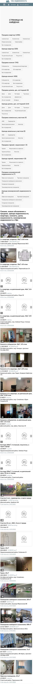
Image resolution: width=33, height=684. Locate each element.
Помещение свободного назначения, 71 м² (15, 649)
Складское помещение (8, 184)
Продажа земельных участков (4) (14, 117)
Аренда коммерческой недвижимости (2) (16, 192)
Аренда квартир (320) (10, 49)
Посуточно (19, 55)
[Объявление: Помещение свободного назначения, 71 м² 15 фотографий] (16, 647)
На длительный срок (7, 55)
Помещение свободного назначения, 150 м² (15, 599)
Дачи (9, 94)
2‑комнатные (15, 38)
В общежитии (5, 66)
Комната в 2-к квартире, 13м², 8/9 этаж (14, 369)
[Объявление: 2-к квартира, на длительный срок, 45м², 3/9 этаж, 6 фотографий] (8, 314)
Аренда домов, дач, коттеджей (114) (15, 104)
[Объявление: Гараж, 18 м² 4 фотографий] (16, 571)
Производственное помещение (10, 187)
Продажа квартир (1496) (11, 35)
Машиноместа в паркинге (16, 148)
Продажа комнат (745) (10, 62)
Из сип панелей (6, 100)
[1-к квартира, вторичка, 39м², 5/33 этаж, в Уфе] (8, 237)
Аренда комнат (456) (9, 76)
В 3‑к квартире (17, 69)
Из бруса (16, 100)
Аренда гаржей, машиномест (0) (14, 158)
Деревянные (18, 97)
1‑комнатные (5, 38)
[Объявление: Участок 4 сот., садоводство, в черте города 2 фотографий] (16, 496)
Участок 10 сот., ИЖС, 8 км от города (13, 523)
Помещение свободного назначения (12, 181)
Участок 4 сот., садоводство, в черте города (15, 498)
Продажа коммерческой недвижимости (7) (11, 173)
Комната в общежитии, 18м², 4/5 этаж (13, 344)
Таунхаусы (26, 94)
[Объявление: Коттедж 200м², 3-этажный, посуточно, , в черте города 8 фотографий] (8, 443)
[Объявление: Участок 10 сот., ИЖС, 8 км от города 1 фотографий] (16, 521)
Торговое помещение (23, 178)
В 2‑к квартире (6, 69)
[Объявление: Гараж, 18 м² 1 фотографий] (16, 546)
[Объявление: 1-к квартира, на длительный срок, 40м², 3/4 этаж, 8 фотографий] (8, 287)
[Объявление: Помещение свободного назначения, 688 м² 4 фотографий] (16, 622)
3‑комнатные (26, 38)
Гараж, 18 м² (4, 548)
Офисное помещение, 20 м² (10, 676)
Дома (3, 94)
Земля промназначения (8, 124)
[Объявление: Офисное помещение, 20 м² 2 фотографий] (16, 674)
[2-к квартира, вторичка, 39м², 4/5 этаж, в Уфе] (8, 262)
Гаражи (4, 148)
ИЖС (3, 121)
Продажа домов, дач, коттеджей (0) (15, 90)
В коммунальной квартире (20, 66)
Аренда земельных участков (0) (13, 131)
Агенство (20, 124)
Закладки (13, 4)
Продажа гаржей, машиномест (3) (14, 145)
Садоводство (11, 121)
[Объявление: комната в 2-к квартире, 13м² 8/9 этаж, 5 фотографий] (16, 367)
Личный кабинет (24, 4)
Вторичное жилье (6, 42)
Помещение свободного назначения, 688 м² (15, 624)
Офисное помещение (8, 178)
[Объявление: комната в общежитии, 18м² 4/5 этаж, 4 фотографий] (16, 342)
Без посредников (6, 45)
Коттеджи (17, 94)
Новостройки (18, 42)
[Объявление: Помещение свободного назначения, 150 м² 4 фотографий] (16, 598)
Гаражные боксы (6, 151)
